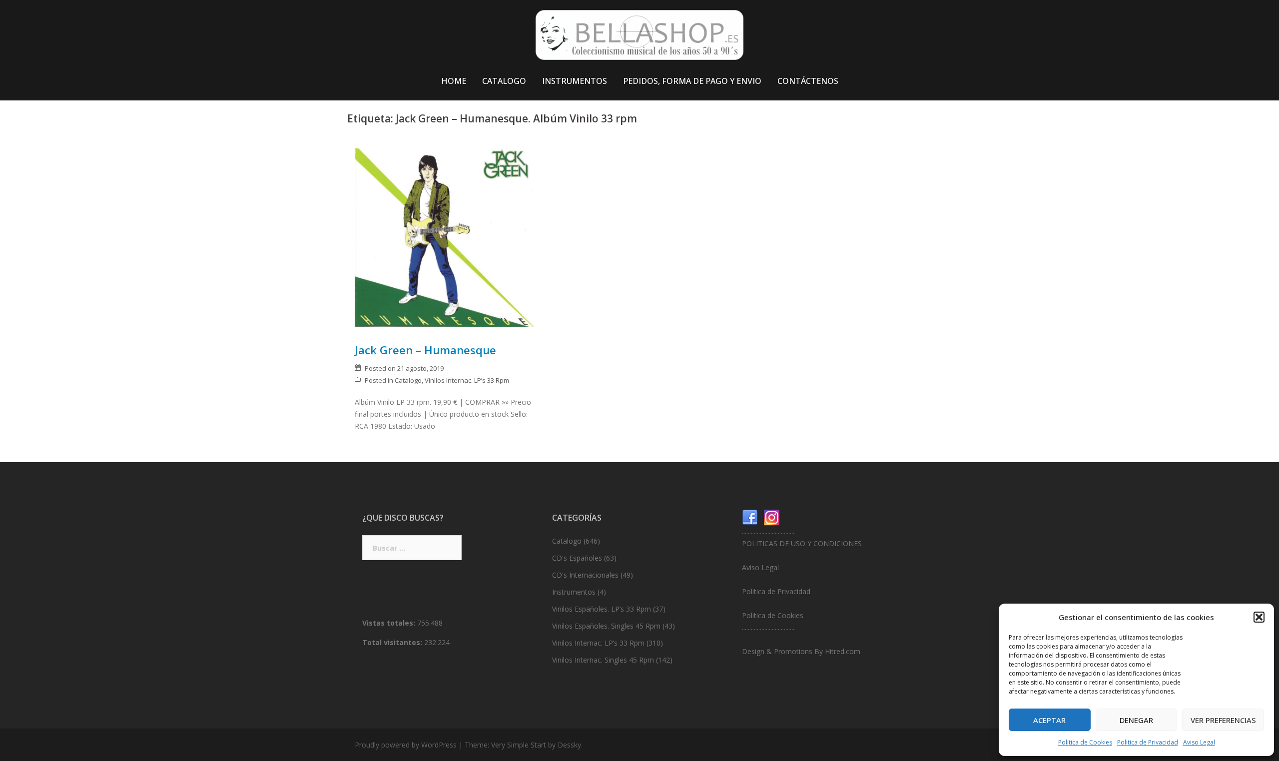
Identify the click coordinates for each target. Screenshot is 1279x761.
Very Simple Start (518, 745)
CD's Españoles (577, 558)
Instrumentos (574, 592)
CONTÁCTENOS (807, 80)
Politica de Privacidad (1147, 742)
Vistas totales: (389, 623)
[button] (1259, 617)
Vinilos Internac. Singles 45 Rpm (603, 660)
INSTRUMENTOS (574, 80)
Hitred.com (842, 651)
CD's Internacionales (585, 575)
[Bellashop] (639, 37)
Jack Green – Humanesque (425, 349)
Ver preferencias (1223, 720)
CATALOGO (504, 80)
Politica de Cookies (1085, 742)
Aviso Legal (1199, 742)
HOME (453, 80)
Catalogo (408, 380)
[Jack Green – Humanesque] (445, 237)
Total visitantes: (393, 642)
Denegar (1136, 720)
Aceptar (1049, 720)
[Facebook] (750, 517)
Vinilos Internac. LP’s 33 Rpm (467, 380)
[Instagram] (772, 517)
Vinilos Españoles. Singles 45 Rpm (606, 626)
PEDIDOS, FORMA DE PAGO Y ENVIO (692, 80)
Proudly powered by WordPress (406, 745)
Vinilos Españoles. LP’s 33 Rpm (601, 609)
